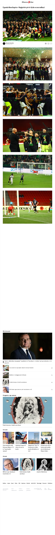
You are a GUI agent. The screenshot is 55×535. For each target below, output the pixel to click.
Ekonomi (44, 483)
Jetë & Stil (33, 483)
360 (19, 483)
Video (16, 483)
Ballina (4, 483)
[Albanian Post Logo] (27, 2)
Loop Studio (45, 489)
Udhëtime (50, 483)
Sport (12, 483)
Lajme (8, 483)
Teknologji (39, 483)
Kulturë (28, 483)
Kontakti (35, 488)
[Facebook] (46, 43)
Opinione (23, 483)
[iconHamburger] (3, 1)
